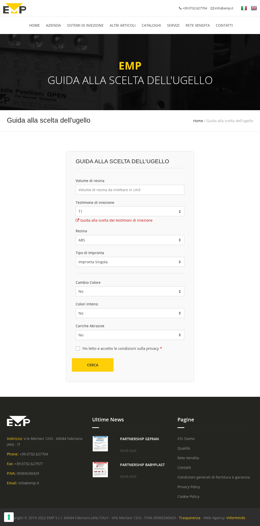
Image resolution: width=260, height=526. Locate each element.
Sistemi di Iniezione (85, 25)
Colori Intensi (87, 304)
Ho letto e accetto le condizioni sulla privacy (122, 348)
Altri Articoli (123, 25)
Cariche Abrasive (90, 325)
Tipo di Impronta (90, 252)
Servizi (173, 25)
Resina (81, 230)
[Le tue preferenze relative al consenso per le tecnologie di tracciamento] (9, 517)
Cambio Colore (88, 282)
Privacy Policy (188, 486)
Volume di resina (90, 180)
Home (198, 120)
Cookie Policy (188, 496)
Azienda (53, 25)
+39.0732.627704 (34, 454)
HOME (34, 25)
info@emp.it (223, 8)
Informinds (235, 517)
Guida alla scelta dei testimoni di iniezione (116, 220)
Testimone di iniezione (95, 202)
